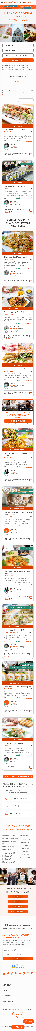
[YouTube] (20, 973)
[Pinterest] (24, 973)
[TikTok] (12, 973)
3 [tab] (20, 81)
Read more (30, 69)
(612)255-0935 (28, 2)
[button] (2, 2)
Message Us (17, 2)
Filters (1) (19, 1027)
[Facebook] (8, 973)
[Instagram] (4, 973)
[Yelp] (16, 973)
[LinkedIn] (32, 973)
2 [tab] (18, 81)
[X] (28, 973)
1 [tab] (15, 81)
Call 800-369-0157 (18, 798)
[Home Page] (8, 2)
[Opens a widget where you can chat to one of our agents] (28, 1021)
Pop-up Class (27, 164)
